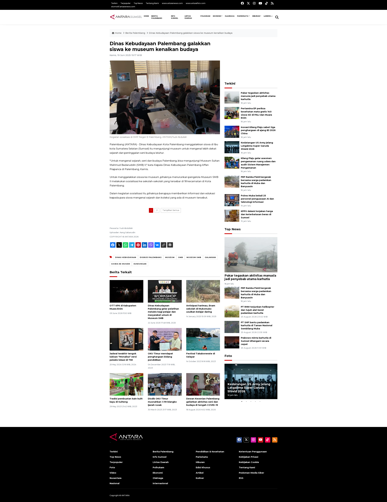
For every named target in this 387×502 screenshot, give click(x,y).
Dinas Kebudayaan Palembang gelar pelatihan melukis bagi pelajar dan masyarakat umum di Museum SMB (163, 312)
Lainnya (267, 16)
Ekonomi (217, 16)
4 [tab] (255, 401)
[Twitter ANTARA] (248, 3)
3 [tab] (250, 401)
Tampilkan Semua (171, 210)
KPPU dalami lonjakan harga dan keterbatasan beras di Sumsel (257, 214)
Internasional (160, 483)
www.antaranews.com (172, 3)
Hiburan (256, 16)
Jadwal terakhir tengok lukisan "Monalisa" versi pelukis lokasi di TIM (123, 356)
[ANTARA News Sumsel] (126, 17)
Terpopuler (125, 3)
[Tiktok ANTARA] (266, 3)
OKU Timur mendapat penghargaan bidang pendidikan (160, 356)
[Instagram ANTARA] (254, 3)
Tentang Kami (152, 3)
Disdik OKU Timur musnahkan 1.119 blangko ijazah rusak (162, 401)
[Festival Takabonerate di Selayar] (203, 339)
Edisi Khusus (203, 467)
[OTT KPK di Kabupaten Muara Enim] (126, 291)
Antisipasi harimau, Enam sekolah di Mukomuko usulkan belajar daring (200, 308)
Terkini (114, 3)
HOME (146, 16)
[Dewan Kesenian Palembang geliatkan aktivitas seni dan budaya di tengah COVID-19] (203, 384)
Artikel (199, 472)
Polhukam (205, 16)
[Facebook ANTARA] (242, 3)
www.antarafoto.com (195, 3)
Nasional (114, 483)
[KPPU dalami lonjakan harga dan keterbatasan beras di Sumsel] (231, 215)
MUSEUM (170, 257)
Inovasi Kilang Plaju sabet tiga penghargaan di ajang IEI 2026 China (258, 130)
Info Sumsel (174, 17)
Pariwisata (242, 16)
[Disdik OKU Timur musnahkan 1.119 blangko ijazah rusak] (165, 384)
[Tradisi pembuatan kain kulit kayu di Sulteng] (126, 384)
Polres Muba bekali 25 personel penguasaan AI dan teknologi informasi (257, 198)
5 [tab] (260, 401)
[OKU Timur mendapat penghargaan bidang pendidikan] (165, 339)
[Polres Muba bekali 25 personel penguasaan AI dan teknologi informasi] (231, 200)
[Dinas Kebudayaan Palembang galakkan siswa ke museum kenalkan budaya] (250, 254)
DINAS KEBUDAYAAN (125, 257)
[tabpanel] (250, 381)
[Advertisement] (251, 60)
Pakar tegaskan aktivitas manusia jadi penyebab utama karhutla (258, 96)
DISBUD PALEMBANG (151, 257)
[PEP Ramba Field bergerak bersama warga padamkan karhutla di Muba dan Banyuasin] (231, 181)
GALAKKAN (210, 257)
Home (118, 33)
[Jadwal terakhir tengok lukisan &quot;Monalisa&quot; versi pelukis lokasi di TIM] (126, 339)
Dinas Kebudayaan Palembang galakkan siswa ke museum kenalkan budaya (190, 33)
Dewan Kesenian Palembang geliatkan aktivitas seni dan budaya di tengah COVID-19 (202, 401)
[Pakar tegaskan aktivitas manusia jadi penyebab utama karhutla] (231, 97)
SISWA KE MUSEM (120, 264)
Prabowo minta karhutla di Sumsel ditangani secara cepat (256, 341)
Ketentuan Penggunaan (253, 451)
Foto (228, 356)
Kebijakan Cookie (249, 462)
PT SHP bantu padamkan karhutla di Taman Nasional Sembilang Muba (256, 325)
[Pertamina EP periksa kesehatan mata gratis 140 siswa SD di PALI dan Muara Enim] (231, 112)
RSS (241, 478)
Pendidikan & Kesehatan (210, 451)
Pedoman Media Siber (251, 472)
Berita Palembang (156, 17)
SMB (180, 257)
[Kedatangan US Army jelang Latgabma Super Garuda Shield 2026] (231, 147)
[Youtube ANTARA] (260, 3)
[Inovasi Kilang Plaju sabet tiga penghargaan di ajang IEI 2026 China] (231, 131)
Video (113, 472)
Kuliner (200, 478)
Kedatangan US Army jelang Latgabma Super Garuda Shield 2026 (257, 145)
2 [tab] (246, 401)
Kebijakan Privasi (248, 457)
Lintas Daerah (188, 17)
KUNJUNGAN (140, 264)
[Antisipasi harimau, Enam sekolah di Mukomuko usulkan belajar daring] (203, 291)
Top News (138, 3)
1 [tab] (241, 401)
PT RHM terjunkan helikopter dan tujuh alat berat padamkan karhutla (257, 310)
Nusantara (115, 478)
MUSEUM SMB (194, 257)
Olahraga (229, 16)
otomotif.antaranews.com (123, 6)
